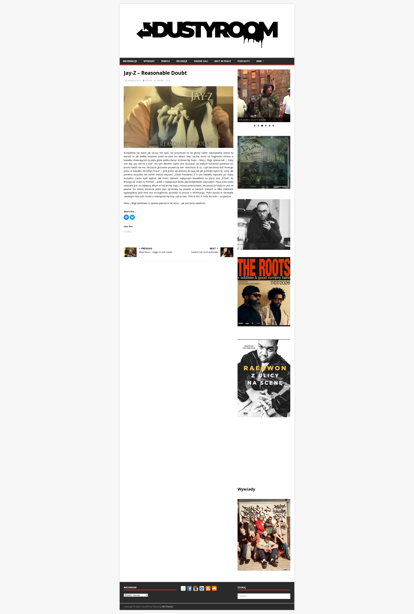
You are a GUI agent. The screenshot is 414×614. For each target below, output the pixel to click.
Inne (259, 61)
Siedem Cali (201, 61)
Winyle (165, 61)
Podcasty (244, 61)
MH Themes (167, 606)
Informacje (130, 61)
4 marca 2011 (134, 80)
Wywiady (149, 61)
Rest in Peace (222, 61)
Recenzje (181, 61)
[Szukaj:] (264, 596)
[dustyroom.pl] (207, 55)
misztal (148, 80)
